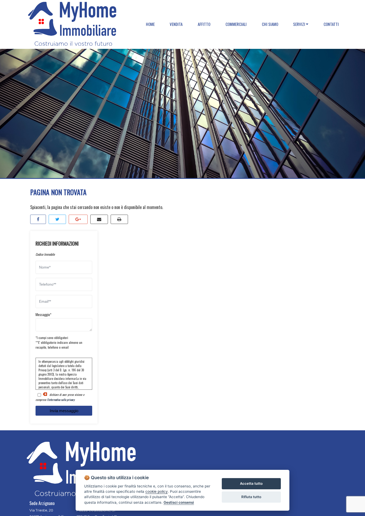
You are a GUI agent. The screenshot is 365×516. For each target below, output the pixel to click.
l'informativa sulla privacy (61, 399)
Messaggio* (43, 314)
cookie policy (156, 491)
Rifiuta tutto (251, 497)
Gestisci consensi (179, 502)
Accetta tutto (251, 483)
